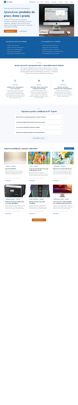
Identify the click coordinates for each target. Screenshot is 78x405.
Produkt (41, 2)
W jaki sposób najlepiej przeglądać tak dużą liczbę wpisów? (30, 132)
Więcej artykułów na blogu (38, 138)
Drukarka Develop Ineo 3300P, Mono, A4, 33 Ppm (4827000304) (14, 202)
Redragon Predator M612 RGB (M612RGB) (37, 202)
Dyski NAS (8, 166)
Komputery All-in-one (59, 199)
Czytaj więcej (8, 180)
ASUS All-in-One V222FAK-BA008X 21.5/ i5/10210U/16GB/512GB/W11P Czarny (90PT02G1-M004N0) (62, 203)
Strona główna (32, 2)
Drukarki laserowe (10, 199)
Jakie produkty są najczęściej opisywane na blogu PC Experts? (31, 117)
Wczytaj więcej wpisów (38, 220)
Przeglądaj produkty (9, 31)
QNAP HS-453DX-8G (10, 169)
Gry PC (31, 166)
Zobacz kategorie (23, 31)
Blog (37, 2)
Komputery (47, 2)
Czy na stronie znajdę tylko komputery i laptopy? (28, 127)
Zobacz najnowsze (68, 148)
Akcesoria (61, 2)
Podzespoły (54, 2)
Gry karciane (57, 166)
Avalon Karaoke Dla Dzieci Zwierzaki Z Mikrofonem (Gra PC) (38, 169)
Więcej (66, 2)
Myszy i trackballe (34, 199)
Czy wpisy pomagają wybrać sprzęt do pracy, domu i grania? (30, 122)
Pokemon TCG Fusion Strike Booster (62, 169)
